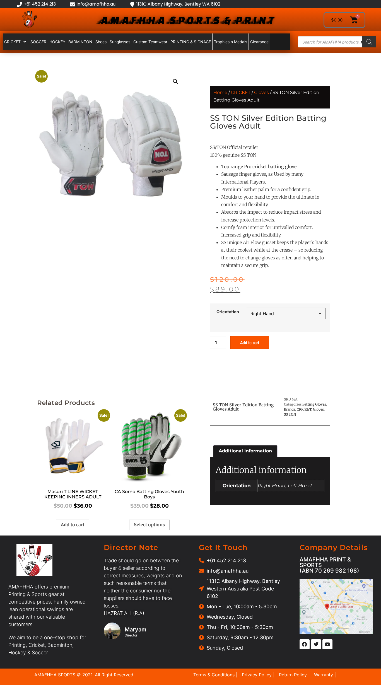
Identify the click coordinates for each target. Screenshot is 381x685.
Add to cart (249, 342)
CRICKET (12, 41)
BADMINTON (80, 41)
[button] (175, 81)
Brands (289, 409)
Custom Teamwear (150, 41)
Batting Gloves (314, 404)
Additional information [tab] (245, 451)
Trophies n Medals (230, 41)
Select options (149, 524)
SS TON (290, 414)
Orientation (227, 312)
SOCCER (38, 41)
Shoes (101, 41)
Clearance (259, 41)
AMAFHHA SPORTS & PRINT (186, 20)
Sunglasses (120, 41)
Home (220, 92)
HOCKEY (57, 41)
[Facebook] (305, 644)
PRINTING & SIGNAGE (190, 41)
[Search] (369, 41)
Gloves (261, 92)
